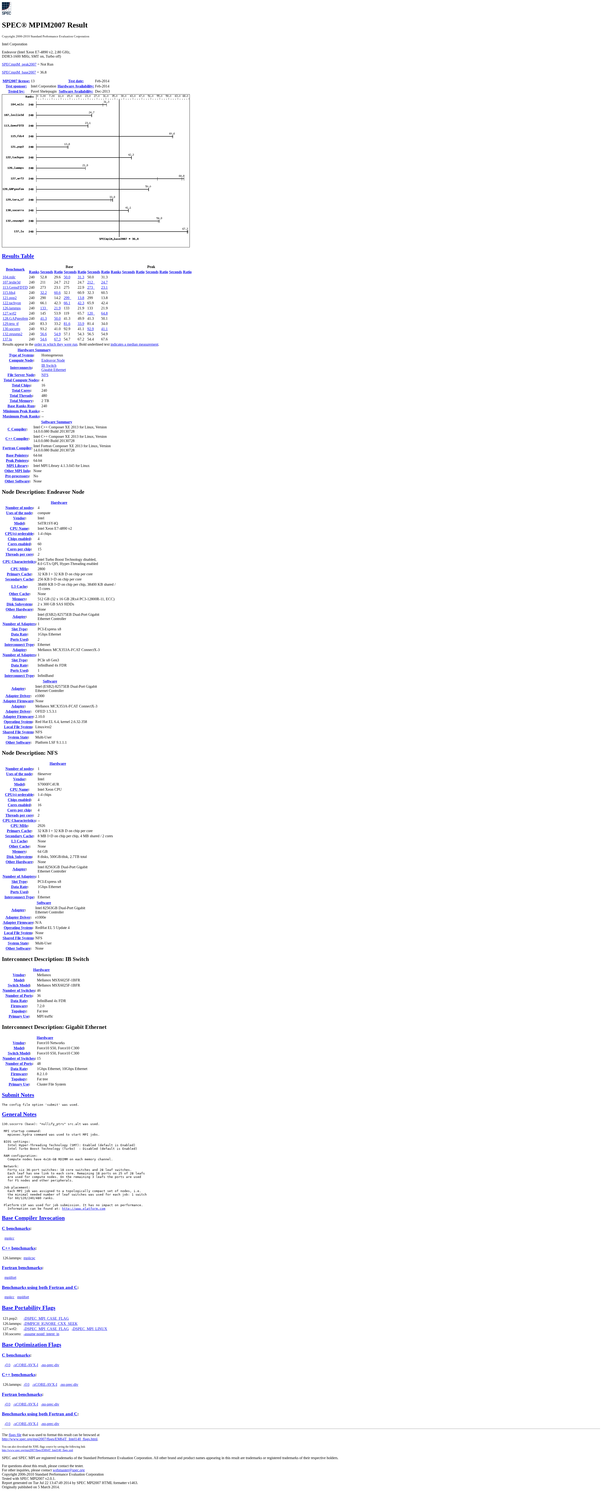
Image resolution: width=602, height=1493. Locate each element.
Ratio (58, 272)
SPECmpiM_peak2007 (19, 64)
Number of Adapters (19, 624)
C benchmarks (16, 1228)
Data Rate (19, 634)
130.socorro (11, 329)
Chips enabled (19, 539)
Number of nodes (19, 508)
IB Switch (48, 365)
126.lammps (12, 308)
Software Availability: (76, 91)
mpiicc (9, 1238)
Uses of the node (19, 513)
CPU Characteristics (19, 562)
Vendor (19, 518)
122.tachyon (12, 303)
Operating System (18, 722)
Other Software (17, 481)
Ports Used (19, 639)
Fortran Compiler (17, 448)
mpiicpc (29, 1258)
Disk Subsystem (19, 604)
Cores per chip (19, 549)
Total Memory (21, 401)
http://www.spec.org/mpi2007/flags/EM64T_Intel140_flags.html (49, 1439)
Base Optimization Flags (31, 1345)
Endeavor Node (53, 360)
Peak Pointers (17, 460)
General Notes (19, 1114)
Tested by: (16, 91)
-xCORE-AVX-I (25, 1365)
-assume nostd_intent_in (41, 1334)
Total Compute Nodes (21, 380)
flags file (15, 1435)
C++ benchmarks (18, 1248)
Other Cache (19, 594)
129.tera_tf (11, 324)
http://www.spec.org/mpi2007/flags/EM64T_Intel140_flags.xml (37, 1450)
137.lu (7, 339)
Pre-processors (17, 476)
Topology (18, 1011)
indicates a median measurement (134, 344)
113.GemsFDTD (15, 287)
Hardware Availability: (76, 86)
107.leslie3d (11, 282)
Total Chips (21, 385)
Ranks (34, 272)
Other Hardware (19, 609)
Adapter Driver (17, 696)
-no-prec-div (50, 1365)
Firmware (19, 1006)
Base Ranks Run (21, 406)
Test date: (76, 81)
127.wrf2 (9, 313)
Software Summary (56, 422)
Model (19, 523)
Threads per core (19, 554)
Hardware (59, 503)
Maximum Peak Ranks (21, 416)
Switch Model (19, 985)
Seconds (46, 272)
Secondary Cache (19, 579)
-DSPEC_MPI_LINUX (89, 1329)
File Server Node (21, 375)
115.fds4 (9, 293)
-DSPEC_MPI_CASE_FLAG (46, 1318)
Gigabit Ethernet (53, 370)
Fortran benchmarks (22, 1267)
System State (18, 737)
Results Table (18, 256)
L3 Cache (19, 587)
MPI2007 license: (16, 81)
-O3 (7, 1365)
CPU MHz (19, 569)
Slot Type (19, 629)
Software (50, 681)
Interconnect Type (19, 645)
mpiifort (10, 1278)
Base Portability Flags (28, 1308)
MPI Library (17, 466)
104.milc (9, 277)
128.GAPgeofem (15, 318)
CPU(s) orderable (19, 534)
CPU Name (19, 528)
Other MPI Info (17, 471)
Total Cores (21, 390)
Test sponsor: (16, 86)
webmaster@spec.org (69, 1470)
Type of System (21, 355)
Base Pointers (17, 455)
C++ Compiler (16, 439)
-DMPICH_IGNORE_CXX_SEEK (51, 1324)
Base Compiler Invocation (33, 1218)
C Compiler (17, 429)
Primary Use (19, 1016)
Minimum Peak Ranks (21, 411)
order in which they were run (55, 344)
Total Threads (21, 396)
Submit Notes (18, 1095)
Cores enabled (19, 544)
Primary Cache (19, 574)
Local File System (18, 727)
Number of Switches (19, 990)
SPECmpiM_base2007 (19, 72)
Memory (19, 599)
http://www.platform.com (83, 1208)
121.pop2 (10, 298)
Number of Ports (18, 996)
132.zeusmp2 (12, 334)
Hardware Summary (34, 350)
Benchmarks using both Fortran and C (39, 1287)
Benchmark (15, 269)
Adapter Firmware (18, 701)
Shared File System (18, 732)
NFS (44, 375)
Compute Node (21, 360)
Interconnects (21, 368)
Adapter (19, 617)
